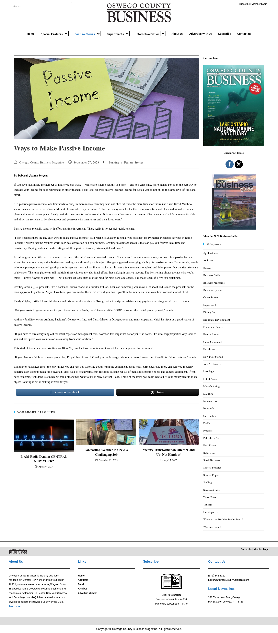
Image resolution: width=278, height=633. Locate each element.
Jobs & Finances (212, 364)
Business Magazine (214, 282)
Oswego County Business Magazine (41, 162)
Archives (208, 260)
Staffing (207, 482)
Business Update (212, 290)
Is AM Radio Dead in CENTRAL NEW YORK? (44, 458)
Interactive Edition (148, 34)
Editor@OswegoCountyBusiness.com (228, 580)
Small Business (211, 460)
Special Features (52, 34)
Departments (115, 34)
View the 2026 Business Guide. (220, 236)
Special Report (211, 475)
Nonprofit (208, 408)
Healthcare (209, 349)
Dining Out (209, 312)
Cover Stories (210, 297)
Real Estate (209, 445)
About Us (177, 33)
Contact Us (244, 33)
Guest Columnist (212, 342)
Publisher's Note (212, 438)
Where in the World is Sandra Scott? (223, 519)
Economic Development (216, 319)
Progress (207, 430)
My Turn (208, 393)
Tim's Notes (209, 497)
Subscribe (224, 33)
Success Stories (211, 490)
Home (31, 33)
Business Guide (211, 275)
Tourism (207, 504)
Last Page (208, 371)
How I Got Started (213, 356)
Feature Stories (85, 34)
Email (81, 584)
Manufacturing (211, 386)
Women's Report (212, 527)
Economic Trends (212, 327)
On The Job (209, 416)
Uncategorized (211, 512)
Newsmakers (210, 401)
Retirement (209, 453)
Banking (114, 162)
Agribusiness (210, 253)
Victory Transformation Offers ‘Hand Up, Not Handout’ (169, 452)
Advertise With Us (200, 33)
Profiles (207, 423)
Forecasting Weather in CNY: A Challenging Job (106, 452)
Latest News (210, 379)
